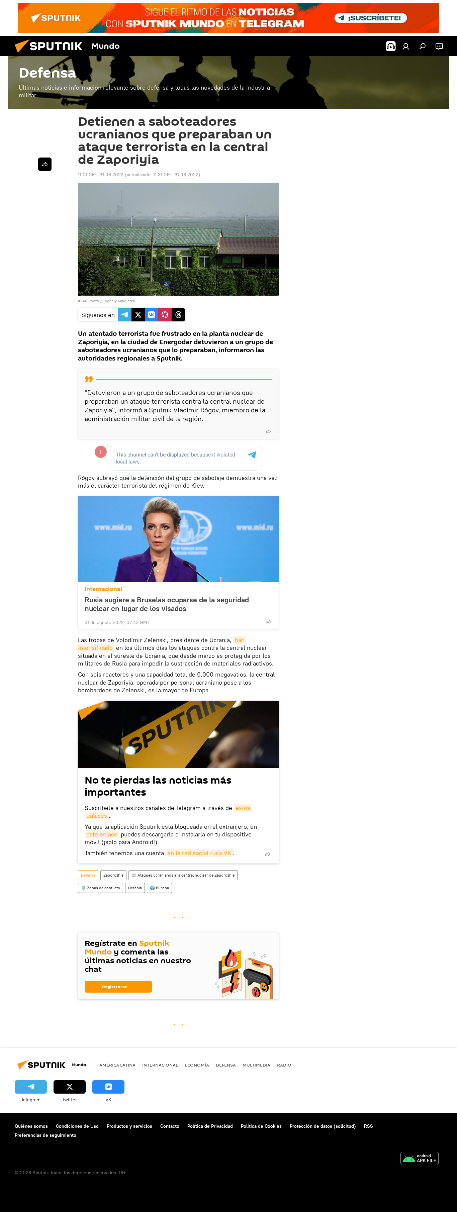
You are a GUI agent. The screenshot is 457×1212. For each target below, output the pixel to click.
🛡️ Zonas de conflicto (100, 887)
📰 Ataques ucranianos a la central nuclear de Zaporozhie (183, 875)
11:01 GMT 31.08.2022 (100, 175)
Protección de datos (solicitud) (323, 1126)
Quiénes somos (31, 1126)
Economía (197, 1065)
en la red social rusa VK (199, 853)
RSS (368, 1126)
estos (243, 808)
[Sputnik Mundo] (51, 55)
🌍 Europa (159, 887)
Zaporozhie (113, 875)
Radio (284, 1065)
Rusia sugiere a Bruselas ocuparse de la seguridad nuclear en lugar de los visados (167, 604)
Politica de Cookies (261, 1126)
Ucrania (135, 887)
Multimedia (256, 1065)
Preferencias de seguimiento (45, 1135)
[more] (268, 431)
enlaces (96, 815)
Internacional (103, 589)
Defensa (88, 875)
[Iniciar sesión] (406, 46)
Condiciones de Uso (77, 1126)
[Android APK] (419, 1159)
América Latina (117, 1065)
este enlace (101, 834)
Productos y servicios (129, 1126)
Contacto (169, 1126)
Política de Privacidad (210, 1126)
